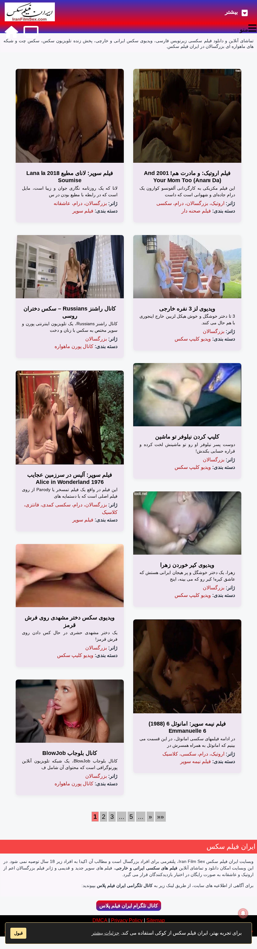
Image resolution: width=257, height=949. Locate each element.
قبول (18, 933)
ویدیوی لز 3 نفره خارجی (187, 308)
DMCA (99, 920)
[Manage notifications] (243, 913)
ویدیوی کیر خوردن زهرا (187, 565)
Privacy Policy (127, 920)
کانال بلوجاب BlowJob (69, 753)
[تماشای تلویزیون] (31, 32)
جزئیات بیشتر (105, 933)
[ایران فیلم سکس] (30, 12)
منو (244, 29)
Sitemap (155, 920)
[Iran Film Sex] (11, 32)
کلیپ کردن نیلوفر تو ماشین (187, 436)
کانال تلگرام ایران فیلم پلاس (128, 905)
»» (160, 816)
